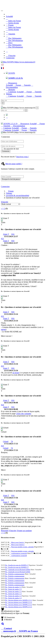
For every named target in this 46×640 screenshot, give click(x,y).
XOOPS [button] (11, 73)
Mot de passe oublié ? (13, 164)
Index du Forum (14, 21)
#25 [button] (2, 446)
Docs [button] (10, 43)
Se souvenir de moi (11, 149)
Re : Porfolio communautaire (14, 574)
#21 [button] (2, 239)
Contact (7, 628)
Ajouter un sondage (24, 531)
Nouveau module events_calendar (22, 547)
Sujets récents (13, 23)
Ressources (12, 83)
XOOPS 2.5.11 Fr (10, 124)
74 (12, 441)
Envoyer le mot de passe (11, 179)
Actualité (9, 16)
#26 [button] (2, 500)
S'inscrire (11, 56)
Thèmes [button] (9, 94)
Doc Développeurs (15, 40)
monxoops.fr (9, 631)
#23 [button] (2, 366)
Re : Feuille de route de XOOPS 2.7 (17, 565)
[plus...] (2, 624)
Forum (18, 85)
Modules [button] (11, 90)
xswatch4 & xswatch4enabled (17, 195)
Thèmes (9, 193)
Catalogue (12, 92)
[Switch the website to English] (2, 65)
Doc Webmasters (14, 38)
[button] (7, 19)
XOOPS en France (28, 631)
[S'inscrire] (7, 51)
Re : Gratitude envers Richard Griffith (17, 569)
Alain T (6, 234)
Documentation (19, 126)
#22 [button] (2, 316)
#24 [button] (2, 405)
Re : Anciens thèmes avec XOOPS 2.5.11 (18, 600)
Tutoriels (11, 34)
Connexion (10, 58)
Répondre (5, 531)
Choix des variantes (23, 414)
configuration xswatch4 (19, 553)
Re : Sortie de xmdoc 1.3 (13, 587)
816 (12, 234)
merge (3, 329)
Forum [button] (10, 25)
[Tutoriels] (7, 32)
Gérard (5, 441)
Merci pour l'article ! (18, 542)
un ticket (16, 373)
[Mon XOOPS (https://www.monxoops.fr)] (18, 62)
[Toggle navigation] (2, 10)
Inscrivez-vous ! (22, 157)
